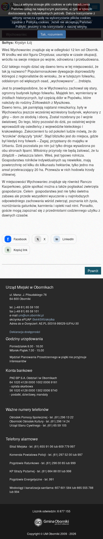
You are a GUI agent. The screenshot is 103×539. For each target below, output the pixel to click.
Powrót (93, 270)
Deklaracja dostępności (25, 332)
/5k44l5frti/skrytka (43, 319)
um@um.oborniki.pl (31, 315)
